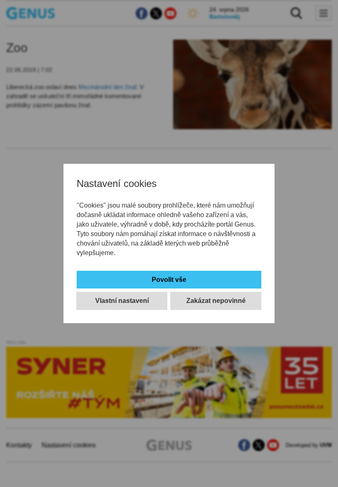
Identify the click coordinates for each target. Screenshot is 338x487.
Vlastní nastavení (122, 300)
